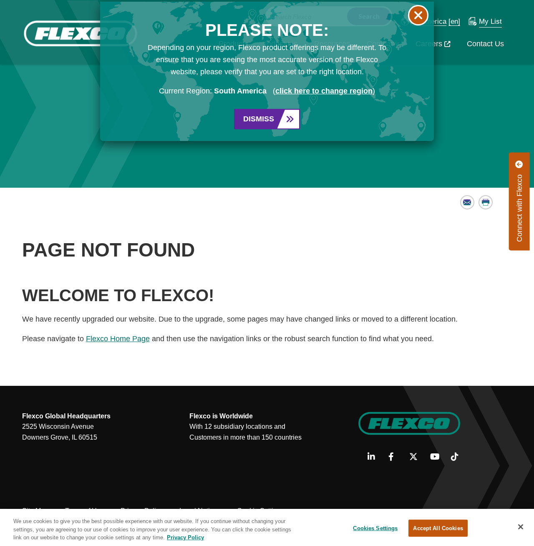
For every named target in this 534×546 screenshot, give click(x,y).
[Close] (520, 527)
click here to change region (324, 91)
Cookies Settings (375, 528)
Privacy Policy (185, 537)
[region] (267, 527)
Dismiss (258, 119)
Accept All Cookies (438, 528)
